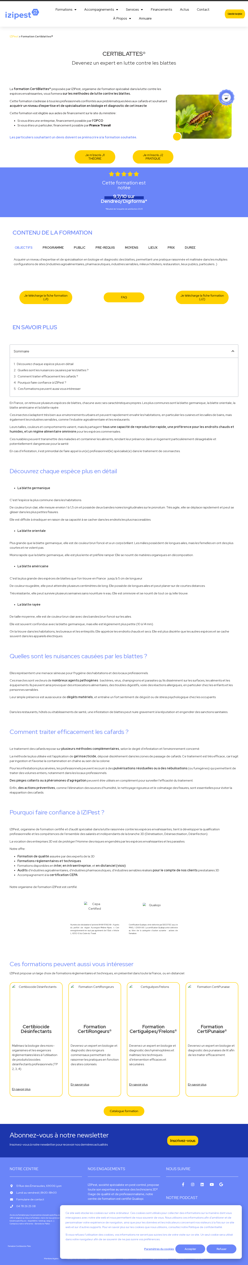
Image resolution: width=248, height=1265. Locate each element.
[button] (233, 351)
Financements (161, 9)
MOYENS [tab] (131, 248)
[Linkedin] (202, 1184)
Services (132, 9)
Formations (63, 9)
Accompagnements (99, 9)
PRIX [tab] (171, 248)
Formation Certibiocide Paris (19, 1246)
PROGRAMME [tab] (53, 248)
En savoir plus (21, 1089)
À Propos (120, 18)
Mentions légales (51, 1258)
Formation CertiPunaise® (212, 1029)
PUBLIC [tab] (79, 248)
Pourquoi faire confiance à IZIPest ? (42, 383)
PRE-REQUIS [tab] (105, 248)
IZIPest (14, 36)
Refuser (221, 1249)
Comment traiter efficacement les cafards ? (48, 376)
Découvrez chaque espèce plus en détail (45, 364)
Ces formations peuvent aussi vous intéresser (49, 389)
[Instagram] (193, 1184)
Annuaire (145, 18)
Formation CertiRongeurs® (95, 1029)
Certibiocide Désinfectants (36, 1029)
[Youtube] (212, 1184)
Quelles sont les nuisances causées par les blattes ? (53, 370)
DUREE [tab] (190, 248)
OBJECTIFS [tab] (24, 248)
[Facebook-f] (183, 1184)
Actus (184, 9)
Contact (203, 9)
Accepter (190, 1249)
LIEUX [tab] (153, 248)
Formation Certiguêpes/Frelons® (153, 1029)
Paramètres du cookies (159, 1249)
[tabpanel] (124, 263)
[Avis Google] (221, 1184)
